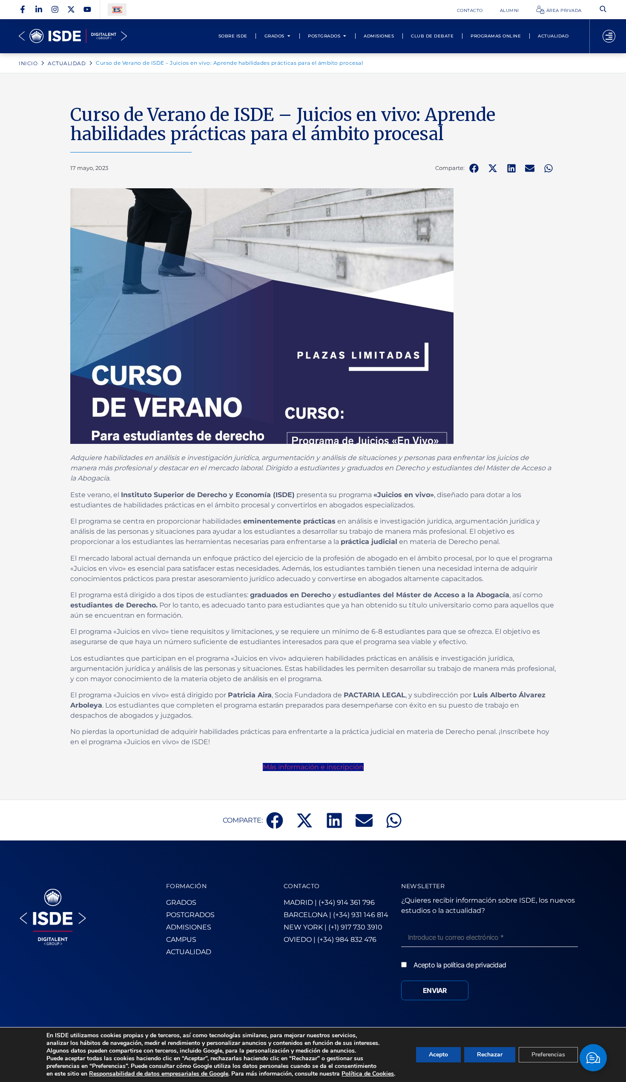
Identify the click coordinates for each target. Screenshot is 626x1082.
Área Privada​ (564, 10)
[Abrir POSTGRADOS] (344, 36)
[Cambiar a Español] (117, 9)
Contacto (470, 10)
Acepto (438, 1054)
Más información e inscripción (313, 767)
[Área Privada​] (540, 10)
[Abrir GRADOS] (289, 36)
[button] (474, 168)
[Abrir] (609, 36)
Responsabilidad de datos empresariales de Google (158, 1074)
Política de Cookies (368, 1074)
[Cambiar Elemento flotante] (593, 1057)
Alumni (509, 10)
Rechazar (490, 1054)
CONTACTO (302, 886)
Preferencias (548, 1054)
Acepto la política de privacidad (460, 965)
